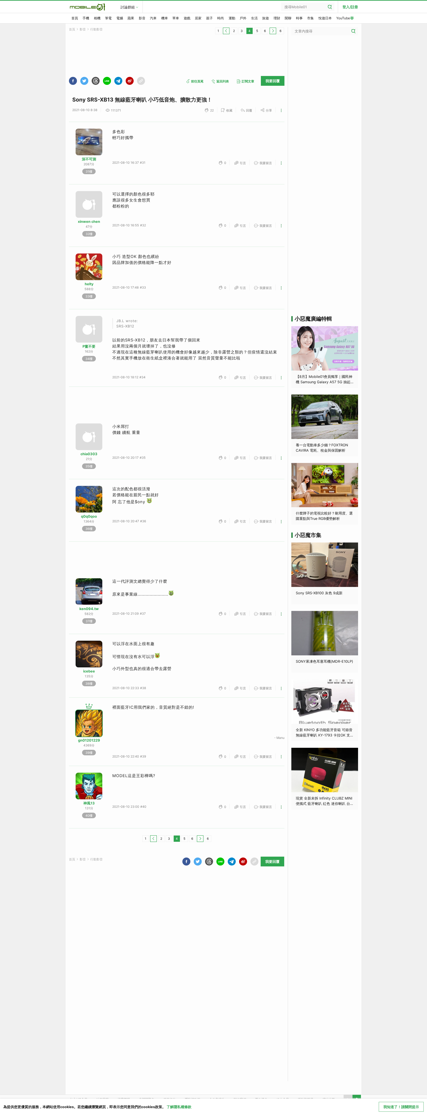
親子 (209, 18)
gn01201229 (89, 740)
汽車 (153, 18)
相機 (97, 18)
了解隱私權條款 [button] (179, 1107)
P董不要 (89, 346)
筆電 (108, 18)
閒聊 (288, 18)
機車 (164, 18)
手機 (86, 18)
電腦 (119, 18)
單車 (175, 18)
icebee (89, 671)
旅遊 (265, 18)
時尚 (220, 18)
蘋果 (130, 18)
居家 (198, 18)
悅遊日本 (325, 18)
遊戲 (187, 18)
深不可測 (89, 159)
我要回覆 (273, 81)
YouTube (343, 18)
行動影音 (96, 29)
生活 (254, 18)
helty (89, 284)
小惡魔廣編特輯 (313, 318)
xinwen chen (89, 221)
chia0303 (89, 454)
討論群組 (128, 7)
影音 (142, 18)
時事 (299, 18)
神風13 (89, 803)
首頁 (74, 18)
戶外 (243, 18)
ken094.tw (89, 608)
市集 (310, 18)
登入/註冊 (350, 7)
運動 (232, 18)
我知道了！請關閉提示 (401, 1107)
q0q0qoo (89, 516)
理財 (277, 18)
